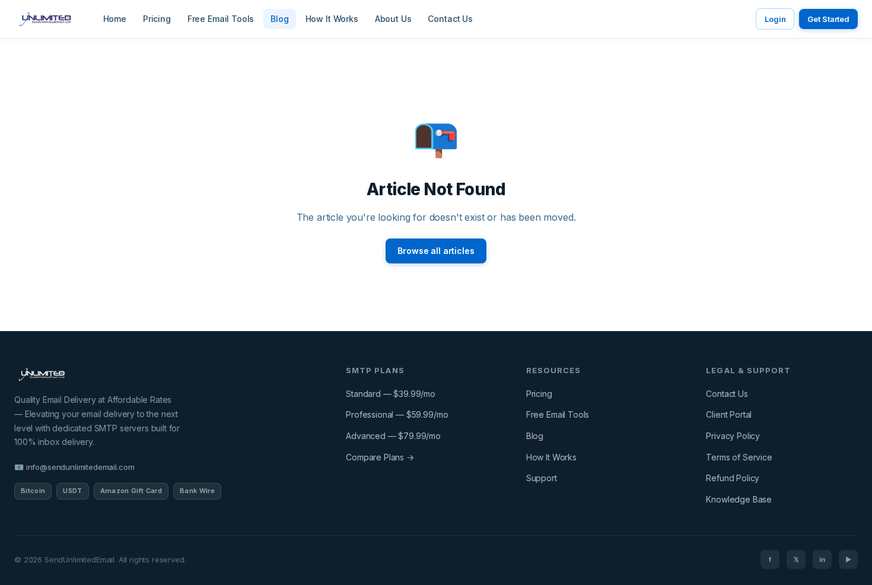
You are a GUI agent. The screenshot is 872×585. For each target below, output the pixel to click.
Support (541, 478)
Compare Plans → (380, 457)
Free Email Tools (220, 19)
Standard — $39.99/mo (390, 394)
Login (775, 19)
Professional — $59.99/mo (397, 414)
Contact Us (450, 19)
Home (114, 19)
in (822, 559)
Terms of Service (739, 457)
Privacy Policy (733, 436)
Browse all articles (435, 251)
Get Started (828, 19)
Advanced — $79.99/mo (393, 436)
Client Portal (729, 414)
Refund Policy (732, 478)
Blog (279, 19)
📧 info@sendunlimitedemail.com (74, 467)
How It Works (331, 19)
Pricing (157, 19)
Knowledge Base (739, 499)
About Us (393, 19)
